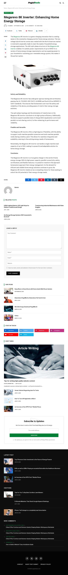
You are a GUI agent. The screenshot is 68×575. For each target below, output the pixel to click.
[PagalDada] (34, 3)
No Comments (30, 25)
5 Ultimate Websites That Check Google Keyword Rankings (32, 501)
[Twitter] (5, 45)
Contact (20, 564)
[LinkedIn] (5, 48)
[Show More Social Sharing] (46, 31)
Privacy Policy (45, 439)
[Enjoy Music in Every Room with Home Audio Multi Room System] (8, 291)
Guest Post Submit (31, 564)
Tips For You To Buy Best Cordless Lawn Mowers (29, 492)
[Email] (5, 56)
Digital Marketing (9, 383)
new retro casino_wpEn (12, 531)
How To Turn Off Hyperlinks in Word (25, 398)
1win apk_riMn (10, 536)
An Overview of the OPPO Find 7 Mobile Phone (28, 407)
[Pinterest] (5, 52)
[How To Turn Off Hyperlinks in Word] (8, 401)
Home (5, 8)
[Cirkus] (8, 318)
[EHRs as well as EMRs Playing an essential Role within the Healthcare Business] (8, 470)
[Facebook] (5, 41)
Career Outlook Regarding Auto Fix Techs (27, 390)
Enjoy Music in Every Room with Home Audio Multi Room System (33, 289)
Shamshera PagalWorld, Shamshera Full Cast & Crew (30, 298)
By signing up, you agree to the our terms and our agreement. (35, 439)
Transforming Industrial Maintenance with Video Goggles (49, 206)
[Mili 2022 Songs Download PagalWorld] (8, 309)
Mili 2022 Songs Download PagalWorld (26, 306)
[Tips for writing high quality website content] (34, 362)
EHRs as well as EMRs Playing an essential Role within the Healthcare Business (37, 468)
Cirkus (16, 315)
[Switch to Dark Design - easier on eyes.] (63, 3)
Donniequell (9, 542)
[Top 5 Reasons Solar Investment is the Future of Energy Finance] (8, 461)
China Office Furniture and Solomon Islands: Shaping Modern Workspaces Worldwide (30, 527)
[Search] (60, 3)
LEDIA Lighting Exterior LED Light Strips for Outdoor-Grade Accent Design (16, 206)
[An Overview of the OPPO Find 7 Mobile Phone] (8, 409)
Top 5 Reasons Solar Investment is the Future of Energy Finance (33, 459)
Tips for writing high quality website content (19, 381)
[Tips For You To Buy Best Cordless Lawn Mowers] (8, 494)
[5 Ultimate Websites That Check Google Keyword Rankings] (8, 503)
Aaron (10, 25)
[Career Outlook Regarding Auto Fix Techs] (8, 392)
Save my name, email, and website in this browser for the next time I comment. (30, 268)
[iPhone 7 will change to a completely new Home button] (8, 512)
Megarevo (16, 37)
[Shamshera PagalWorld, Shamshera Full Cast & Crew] (8, 300)
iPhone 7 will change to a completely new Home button (30, 510)
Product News (9, 12)
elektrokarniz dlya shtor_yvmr (15, 525)
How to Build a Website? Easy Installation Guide (19, 544)
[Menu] (5, 3)
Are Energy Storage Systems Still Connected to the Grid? (18, 215)
